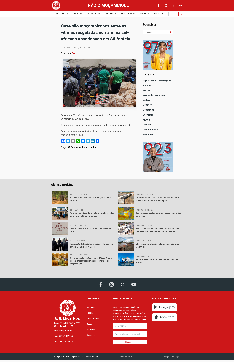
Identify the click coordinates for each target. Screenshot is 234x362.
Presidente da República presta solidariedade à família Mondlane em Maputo (91, 245)
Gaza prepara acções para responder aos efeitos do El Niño (158, 214)
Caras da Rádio (128, 14)
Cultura (146, 100)
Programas (110, 14)
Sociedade (148, 134)
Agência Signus (174, 357)
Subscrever (130, 342)
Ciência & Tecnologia (154, 95)
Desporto (148, 104)
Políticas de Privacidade (127, 357)
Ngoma (143, 14)
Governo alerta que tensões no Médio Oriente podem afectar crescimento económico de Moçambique (91, 261)
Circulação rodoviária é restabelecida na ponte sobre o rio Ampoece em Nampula (157, 199)
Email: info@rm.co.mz (63, 330)
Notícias (77, 14)
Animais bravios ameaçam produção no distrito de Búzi (91, 199)
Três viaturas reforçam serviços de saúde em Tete (91, 230)
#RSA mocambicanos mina (82, 147)
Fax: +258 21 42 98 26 (63, 341)
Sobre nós (60, 14)
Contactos (159, 14)
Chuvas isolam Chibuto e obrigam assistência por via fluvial (158, 245)
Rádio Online (94, 14)
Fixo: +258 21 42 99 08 (63, 336)
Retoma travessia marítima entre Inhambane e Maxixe (157, 260)
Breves (75, 53)
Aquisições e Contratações (157, 80)
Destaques (148, 109)
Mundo (146, 119)
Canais (89, 324)
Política (147, 124)
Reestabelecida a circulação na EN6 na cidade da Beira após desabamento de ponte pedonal (158, 230)
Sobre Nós (91, 307)
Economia (148, 114)
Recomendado (150, 129)
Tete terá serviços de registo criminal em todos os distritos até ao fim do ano (92, 214)
